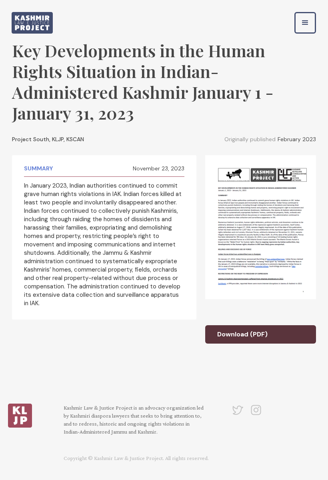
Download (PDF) (242, 334)
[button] (305, 23)
